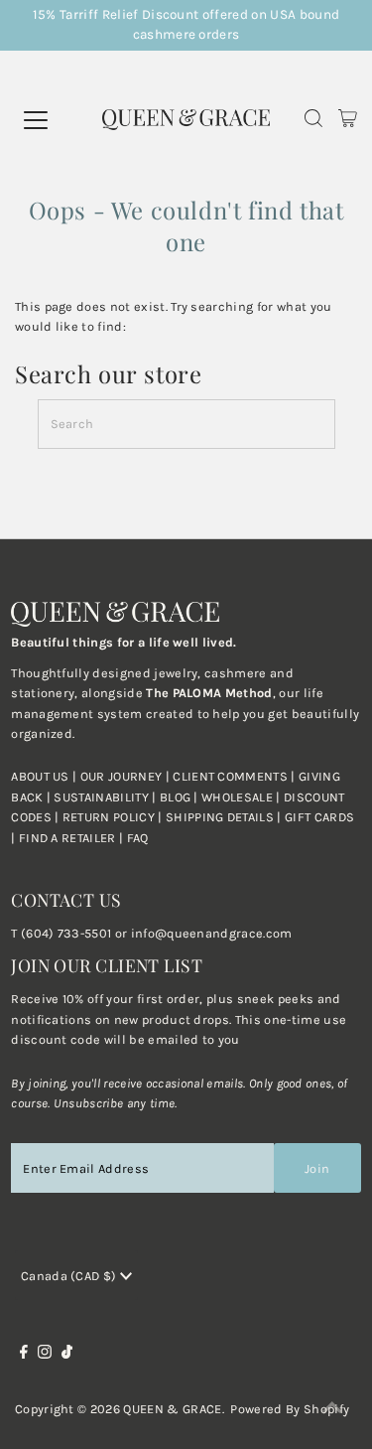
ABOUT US (40, 776)
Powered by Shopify (289, 1408)
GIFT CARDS (319, 816)
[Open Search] (313, 120)
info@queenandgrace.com (212, 933)
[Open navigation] (58, 120)
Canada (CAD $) (70, 1275)
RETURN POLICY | (114, 816)
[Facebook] (24, 1354)
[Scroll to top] (332, 1409)
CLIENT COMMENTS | (236, 776)
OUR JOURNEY (123, 776)
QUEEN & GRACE (172, 1408)
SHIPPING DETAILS (220, 816)
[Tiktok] (67, 1354)
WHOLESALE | (242, 797)
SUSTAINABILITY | (106, 797)
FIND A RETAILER (67, 837)
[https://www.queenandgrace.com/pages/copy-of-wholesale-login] (60, 816)
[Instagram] (45, 1354)
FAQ (138, 837)
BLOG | (180, 797)
